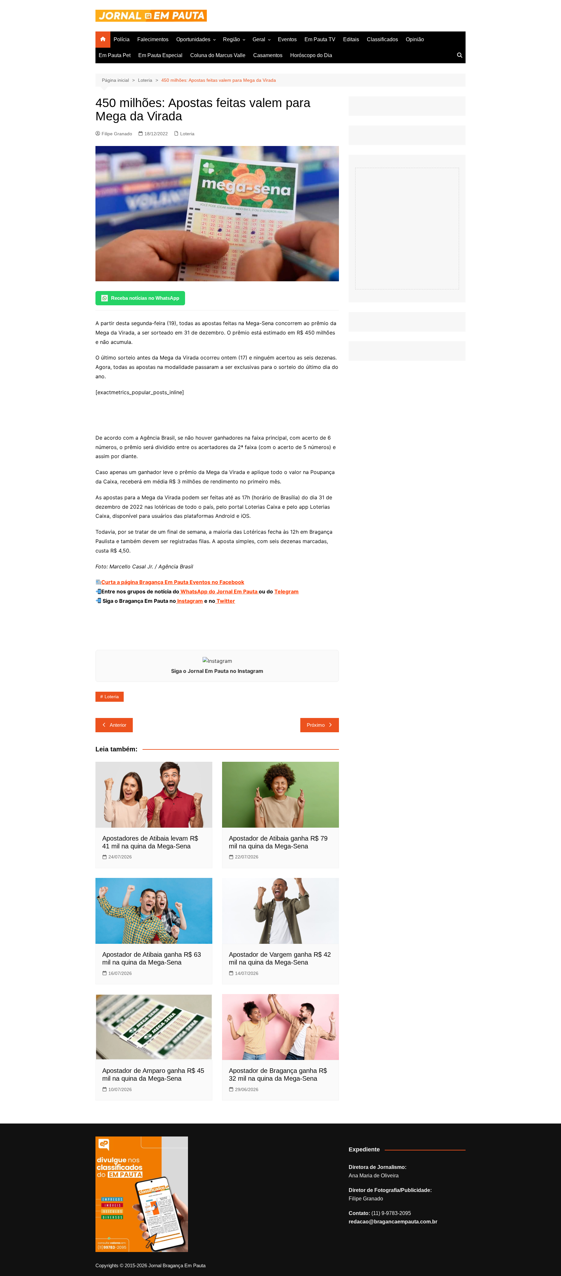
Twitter (225, 601)
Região (231, 39)
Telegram (286, 591)
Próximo (316, 725)
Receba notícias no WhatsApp (145, 298)
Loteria (187, 133)
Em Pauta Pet (115, 55)
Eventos (287, 39)
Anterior (118, 725)
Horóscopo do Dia (311, 55)
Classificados (382, 39)
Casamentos (267, 55)
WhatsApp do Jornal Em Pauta (219, 591)
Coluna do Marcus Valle (217, 55)
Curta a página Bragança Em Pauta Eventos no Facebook (172, 582)
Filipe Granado (117, 133)
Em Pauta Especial (160, 55)
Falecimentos (152, 39)
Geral (259, 39)
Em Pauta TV (320, 39)
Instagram (189, 601)
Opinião (415, 39)
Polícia (122, 39)
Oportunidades (193, 39)
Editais (351, 39)
